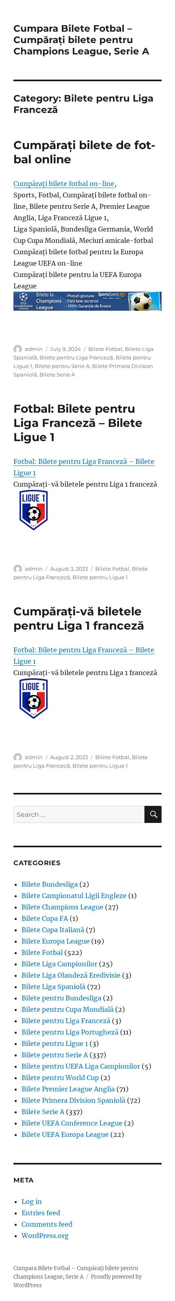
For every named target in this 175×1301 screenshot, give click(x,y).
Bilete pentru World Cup (60, 1078)
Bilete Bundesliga (50, 884)
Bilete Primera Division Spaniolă (73, 1100)
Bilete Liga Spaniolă (53, 987)
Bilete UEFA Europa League (65, 1134)
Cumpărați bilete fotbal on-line (63, 184)
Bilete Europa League (56, 941)
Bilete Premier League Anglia (68, 1089)
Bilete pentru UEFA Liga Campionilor (81, 1066)
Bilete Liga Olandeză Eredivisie (71, 975)
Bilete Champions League (62, 907)
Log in (32, 1201)
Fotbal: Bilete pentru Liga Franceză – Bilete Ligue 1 (77, 423)
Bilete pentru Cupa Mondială (68, 1009)
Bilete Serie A (57, 374)
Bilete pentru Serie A (62, 366)
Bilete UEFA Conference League (72, 1123)
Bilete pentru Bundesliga (61, 998)
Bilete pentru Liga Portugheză (70, 1032)
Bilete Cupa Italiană (53, 930)
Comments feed (47, 1224)
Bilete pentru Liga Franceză (76, 357)
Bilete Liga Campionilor (59, 964)
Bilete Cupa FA (45, 918)
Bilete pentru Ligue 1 (100, 577)
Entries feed (41, 1213)
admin (34, 349)
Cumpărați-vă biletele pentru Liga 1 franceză (78, 618)
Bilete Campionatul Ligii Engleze (74, 896)
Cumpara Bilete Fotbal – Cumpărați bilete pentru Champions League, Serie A (81, 40)
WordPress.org (45, 1236)
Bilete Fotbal (105, 349)
